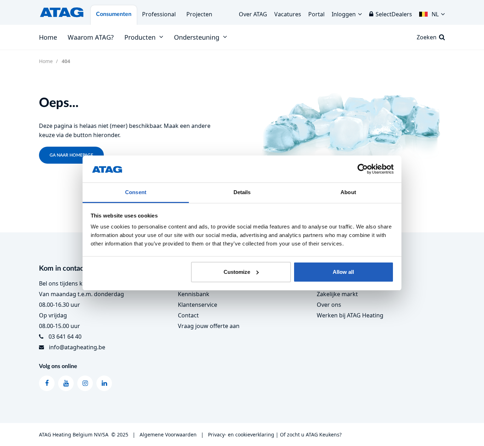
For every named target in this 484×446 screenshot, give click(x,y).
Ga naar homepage (71, 155)
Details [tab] (242, 192)
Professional (159, 14)
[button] (432, 12)
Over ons (329, 305)
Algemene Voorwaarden (168, 434)
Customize (237, 272)
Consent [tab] (135, 192)
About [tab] (348, 192)
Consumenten (113, 14)
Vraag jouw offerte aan (209, 326)
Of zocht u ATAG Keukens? (311, 434)
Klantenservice (197, 305)
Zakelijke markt (337, 294)
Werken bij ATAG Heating (350, 315)
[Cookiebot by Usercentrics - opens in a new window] (363, 169)
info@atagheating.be (77, 347)
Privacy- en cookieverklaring (241, 434)
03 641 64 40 (65, 336)
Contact (188, 315)
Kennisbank (193, 294)
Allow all (343, 272)
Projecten (199, 14)
